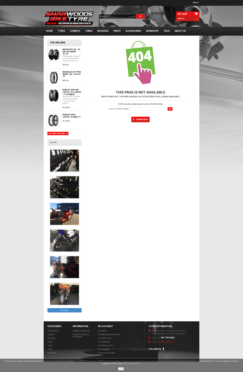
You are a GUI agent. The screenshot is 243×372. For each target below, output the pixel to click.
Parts (117, 31)
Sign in (196, 3)
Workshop (152, 31)
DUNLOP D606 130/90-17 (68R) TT (72, 116)
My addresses (104, 342)
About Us (180, 31)
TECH (167, 31)
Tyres (61, 31)
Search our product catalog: (119, 109)
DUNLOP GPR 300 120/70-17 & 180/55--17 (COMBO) (72, 92)
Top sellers (57, 42)
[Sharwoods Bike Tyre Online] (69, 18)
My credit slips (104, 338)
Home (49, 31)
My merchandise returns (109, 335)
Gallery (53, 142)
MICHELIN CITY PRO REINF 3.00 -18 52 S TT (72, 74)
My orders (102, 331)
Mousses (102, 31)
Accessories (133, 31)
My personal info (105, 346)
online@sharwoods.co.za (166, 342)
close (121, 369)
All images (64, 310)
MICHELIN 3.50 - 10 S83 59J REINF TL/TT (71, 51)
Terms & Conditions (81, 331)
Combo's (75, 31)
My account (105, 326)
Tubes (88, 31)
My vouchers (103, 349)
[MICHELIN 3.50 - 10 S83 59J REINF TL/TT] (53, 55)
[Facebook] (163, 348)
